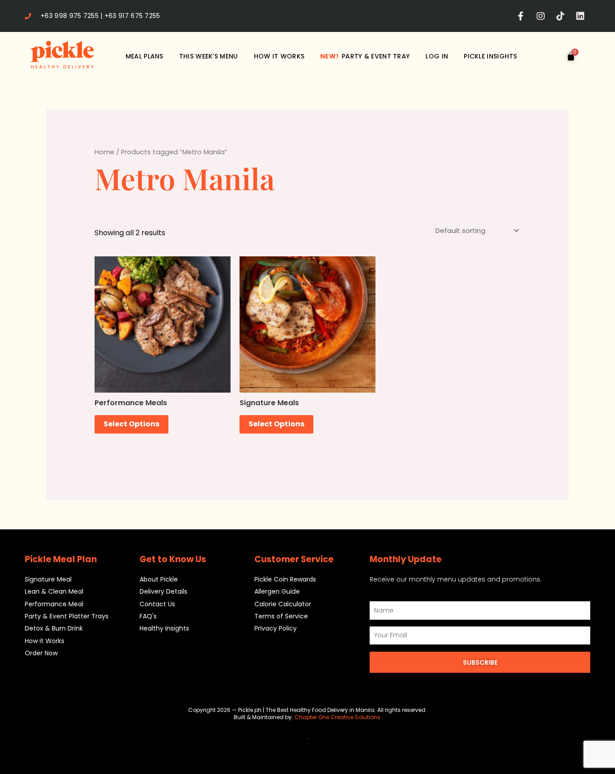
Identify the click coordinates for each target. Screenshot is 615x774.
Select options (131, 424)
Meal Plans (144, 56)
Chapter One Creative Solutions (338, 717)
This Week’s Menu (208, 56)
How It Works (279, 56)
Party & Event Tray (365, 56)
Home (104, 152)
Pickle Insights (490, 56)
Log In (436, 56)
